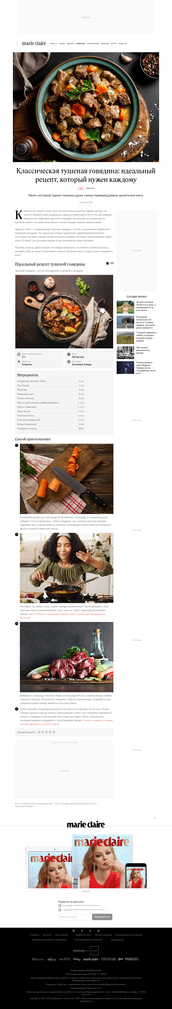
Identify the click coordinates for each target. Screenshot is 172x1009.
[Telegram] (98, 931)
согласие (69, 905)
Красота (70, 43)
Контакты (47, 935)
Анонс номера (61, 935)
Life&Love (80, 43)
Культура (105, 43)
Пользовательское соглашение (129, 935)
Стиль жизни (93, 43)
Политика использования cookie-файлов (49, 940)
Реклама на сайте (83, 935)
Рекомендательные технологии (89, 940)
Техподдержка (117, 940)
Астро (114, 43)
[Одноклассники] (90, 931)
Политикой (67, 909)
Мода (62, 43)
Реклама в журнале (103, 935)
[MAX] (73, 931)
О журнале (34, 935)
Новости (123, 43)
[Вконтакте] (82, 931)
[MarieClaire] (34, 43)
